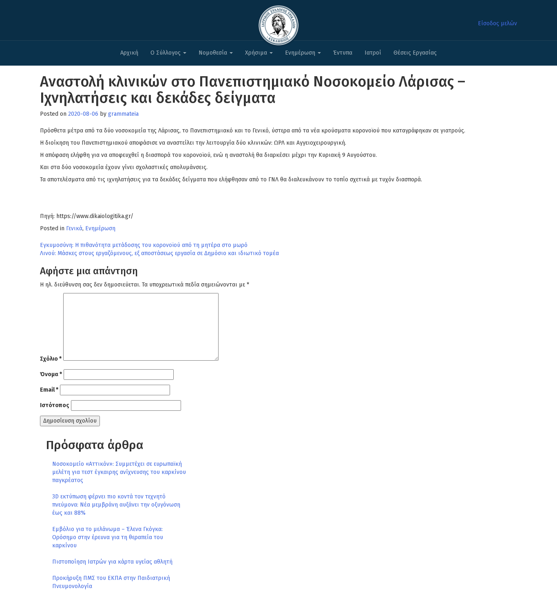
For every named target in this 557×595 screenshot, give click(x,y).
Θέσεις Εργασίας (415, 52)
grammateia (123, 113)
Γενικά (74, 228)
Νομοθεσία (214, 52)
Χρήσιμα (257, 52)
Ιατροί (373, 52)
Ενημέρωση (301, 52)
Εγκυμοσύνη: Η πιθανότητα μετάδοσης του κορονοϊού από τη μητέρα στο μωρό (144, 245)
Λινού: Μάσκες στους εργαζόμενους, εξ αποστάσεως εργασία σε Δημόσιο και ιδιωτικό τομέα (159, 253)
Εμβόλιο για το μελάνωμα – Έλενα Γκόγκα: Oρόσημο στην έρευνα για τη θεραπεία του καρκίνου (107, 537)
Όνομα (51, 374)
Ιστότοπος (54, 405)
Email (49, 389)
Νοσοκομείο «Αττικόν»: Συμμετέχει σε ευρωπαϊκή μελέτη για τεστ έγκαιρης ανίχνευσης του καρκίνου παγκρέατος (119, 472)
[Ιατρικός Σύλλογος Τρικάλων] (278, 23)
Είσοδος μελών (497, 23)
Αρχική (129, 52)
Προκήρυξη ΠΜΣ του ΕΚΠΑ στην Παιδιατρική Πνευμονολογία (111, 582)
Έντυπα (342, 52)
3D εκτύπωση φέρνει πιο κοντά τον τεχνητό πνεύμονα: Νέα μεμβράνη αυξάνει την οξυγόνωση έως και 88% (116, 504)
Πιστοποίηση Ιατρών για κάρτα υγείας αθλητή (112, 561)
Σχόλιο (51, 358)
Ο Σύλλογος (166, 52)
